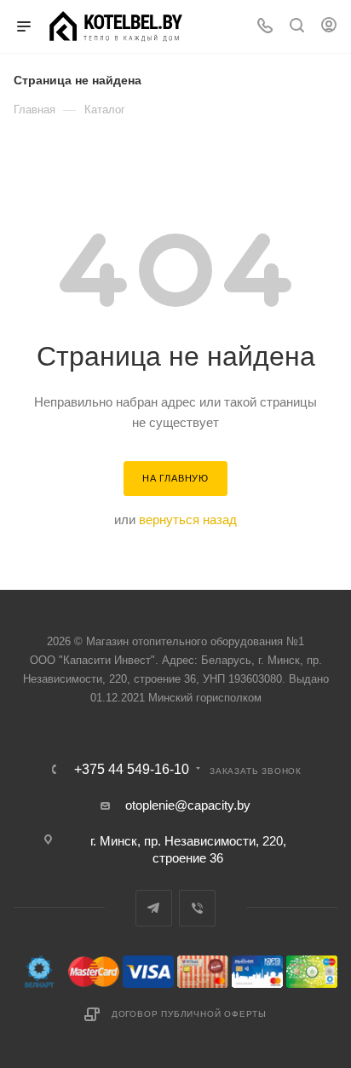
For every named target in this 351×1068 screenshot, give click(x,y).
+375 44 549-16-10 (131, 769)
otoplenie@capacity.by (187, 805)
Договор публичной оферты (189, 1014)
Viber (197, 908)
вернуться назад (188, 519)
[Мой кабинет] (329, 27)
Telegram (153, 908)
